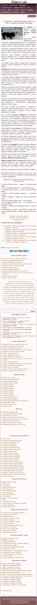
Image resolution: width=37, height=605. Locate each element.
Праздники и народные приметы (18, 216)
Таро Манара (6, 485)
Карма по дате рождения (17, 285)
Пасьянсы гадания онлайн (10, 383)
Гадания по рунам (7, 386)
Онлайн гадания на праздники (19, 218)
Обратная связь (7, 590)
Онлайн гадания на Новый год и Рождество (15, 400)
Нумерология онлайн (8, 402)
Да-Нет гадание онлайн (9, 327)
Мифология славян (8, 540)
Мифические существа (9, 541)
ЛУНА (28, 7)
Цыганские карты (8, 492)
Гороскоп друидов (8, 516)
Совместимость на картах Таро (13, 283)
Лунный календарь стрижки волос (13, 525)
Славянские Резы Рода (9, 501)
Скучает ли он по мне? (25, 289)
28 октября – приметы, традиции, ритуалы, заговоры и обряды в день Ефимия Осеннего (20, 237)
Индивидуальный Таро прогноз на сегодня (15, 419)
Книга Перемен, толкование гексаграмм (14, 503)
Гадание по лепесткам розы (25, 303)
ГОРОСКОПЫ (13, 5)
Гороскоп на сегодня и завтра (11, 518)
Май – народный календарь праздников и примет (17, 570)
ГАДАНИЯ (5, 5)
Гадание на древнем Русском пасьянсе (13, 371)
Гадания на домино (8, 476)
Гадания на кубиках (8, 390)
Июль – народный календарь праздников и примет (17, 574)
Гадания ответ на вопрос (9, 397)
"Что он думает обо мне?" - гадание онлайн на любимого (16, 321)
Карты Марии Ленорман (10, 491)
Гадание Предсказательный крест (12, 348)
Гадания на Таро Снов (9, 451)
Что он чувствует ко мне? (23, 291)
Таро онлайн (6, 438)
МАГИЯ (23, 10)
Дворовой (33, 128)
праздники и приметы (11, 247)
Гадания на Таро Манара (10, 446)
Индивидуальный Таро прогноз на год (13, 424)
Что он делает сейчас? (10, 289)
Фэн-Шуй (15, 12)
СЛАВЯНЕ (30, 10)
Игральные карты (8, 489)
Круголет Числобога (9, 549)
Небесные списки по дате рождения (13, 351)
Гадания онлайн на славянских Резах (13, 557)
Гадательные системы (9, 507)
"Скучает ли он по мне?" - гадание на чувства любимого (19, 324)
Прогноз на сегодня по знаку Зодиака (13, 417)
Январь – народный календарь (11, 563)
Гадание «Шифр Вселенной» (11, 355)
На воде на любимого (22, 301)
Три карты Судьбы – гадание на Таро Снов (15, 344)
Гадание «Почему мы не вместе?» (12, 357)
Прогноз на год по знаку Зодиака (12, 422)
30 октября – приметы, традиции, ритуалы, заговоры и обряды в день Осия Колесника (20, 230)
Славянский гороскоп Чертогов (12, 552)
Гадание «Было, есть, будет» (10, 367)
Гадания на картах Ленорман (11, 458)
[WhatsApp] (23, 251)
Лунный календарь (8, 523)
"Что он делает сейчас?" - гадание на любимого (16, 317)
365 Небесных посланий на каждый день (23, 287)
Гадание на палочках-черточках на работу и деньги (17, 349)
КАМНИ (22, 12)
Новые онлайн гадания (9, 377)
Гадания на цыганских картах (11, 456)
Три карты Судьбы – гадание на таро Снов (15, 258)
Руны (4, 499)
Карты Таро (6, 484)
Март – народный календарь (11, 567)
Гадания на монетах (8, 385)
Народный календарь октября (11, 579)
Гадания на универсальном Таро (12, 440)
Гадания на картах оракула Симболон (14, 467)
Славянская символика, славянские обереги (15, 543)
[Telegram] (18, 251)
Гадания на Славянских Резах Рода (13, 472)
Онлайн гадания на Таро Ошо (11, 449)
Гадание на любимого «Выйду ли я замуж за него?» (17, 363)
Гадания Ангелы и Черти (9, 381)
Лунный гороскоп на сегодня (11, 521)
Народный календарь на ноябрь (12, 581)
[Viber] (20, 251)
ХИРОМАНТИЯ (6, 12)
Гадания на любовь (8, 393)
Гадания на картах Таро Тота (11, 442)
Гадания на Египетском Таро (11, 447)
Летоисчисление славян (10, 545)
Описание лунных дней (10, 527)
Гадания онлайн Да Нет (9, 404)
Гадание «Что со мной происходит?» (13, 365)
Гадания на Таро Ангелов (10, 453)
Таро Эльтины (7, 496)
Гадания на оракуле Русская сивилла (13, 469)
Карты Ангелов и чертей (10, 498)
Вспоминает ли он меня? (23, 295)
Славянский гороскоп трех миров (12, 554)
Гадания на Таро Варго (9, 444)
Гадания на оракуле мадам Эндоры (13, 462)
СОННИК (16, 10)
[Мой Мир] (25, 251)
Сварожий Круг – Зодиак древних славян (15, 550)
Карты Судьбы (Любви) (10, 482)
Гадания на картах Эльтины (11, 460)
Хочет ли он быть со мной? (23, 293)
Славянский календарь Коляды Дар (13, 547)
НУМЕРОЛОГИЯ (7, 7)
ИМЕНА (10, 10)
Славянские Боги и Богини (11, 538)
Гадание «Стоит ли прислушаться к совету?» (15, 369)
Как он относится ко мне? (19, 299)
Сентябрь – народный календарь (12, 577)
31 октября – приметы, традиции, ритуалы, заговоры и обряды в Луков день (20, 226)
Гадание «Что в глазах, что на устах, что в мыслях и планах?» (17, 359)
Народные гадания (8, 392)
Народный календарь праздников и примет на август (18, 576)
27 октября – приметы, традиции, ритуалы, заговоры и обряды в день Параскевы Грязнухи (20, 241)
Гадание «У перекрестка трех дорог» (13, 346)
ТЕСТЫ (4, 10)
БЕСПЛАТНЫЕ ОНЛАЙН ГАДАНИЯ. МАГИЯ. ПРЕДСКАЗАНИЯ (17, 598)
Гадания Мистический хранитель (12, 471)
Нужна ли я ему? (20, 297)
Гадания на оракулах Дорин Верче (13, 463)
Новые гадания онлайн (9, 278)
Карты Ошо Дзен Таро (9, 487)
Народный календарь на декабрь (12, 583)
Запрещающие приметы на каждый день (14, 585)
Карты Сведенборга (8, 505)
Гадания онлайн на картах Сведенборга (14, 474)
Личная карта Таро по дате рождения (13, 329)
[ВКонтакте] (11, 251)
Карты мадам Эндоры (9, 494)
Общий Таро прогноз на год (10, 421)
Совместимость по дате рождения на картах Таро (16, 332)
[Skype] (28, 251)
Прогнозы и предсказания (10, 412)
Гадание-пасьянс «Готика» (10, 353)
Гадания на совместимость (10, 399)
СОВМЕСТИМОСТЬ (19, 7)
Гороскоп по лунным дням (10, 529)
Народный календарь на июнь (11, 572)
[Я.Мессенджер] (13, 251)
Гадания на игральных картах (11, 379)
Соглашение (12, 603)
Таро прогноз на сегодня (9, 415)
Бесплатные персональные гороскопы (14, 512)
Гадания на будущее (8, 395)
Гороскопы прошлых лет (10, 532)
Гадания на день (7, 406)
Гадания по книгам (8, 388)
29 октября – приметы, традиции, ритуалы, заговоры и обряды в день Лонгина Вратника (20, 234)
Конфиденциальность (23, 603)
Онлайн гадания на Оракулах (11, 455)
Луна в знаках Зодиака (9, 530)
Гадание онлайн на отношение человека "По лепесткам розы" (18, 336)
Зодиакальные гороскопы (10, 514)
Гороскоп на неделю (8, 520)
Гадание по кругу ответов (10, 362)
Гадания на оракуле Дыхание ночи (13, 465)
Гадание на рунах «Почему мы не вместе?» (15, 271)
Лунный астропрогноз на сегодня (12, 413)
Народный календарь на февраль (12, 565)
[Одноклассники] (16, 251)
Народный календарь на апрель (12, 569)
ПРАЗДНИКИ (23, 5)
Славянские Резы (8, 556)
